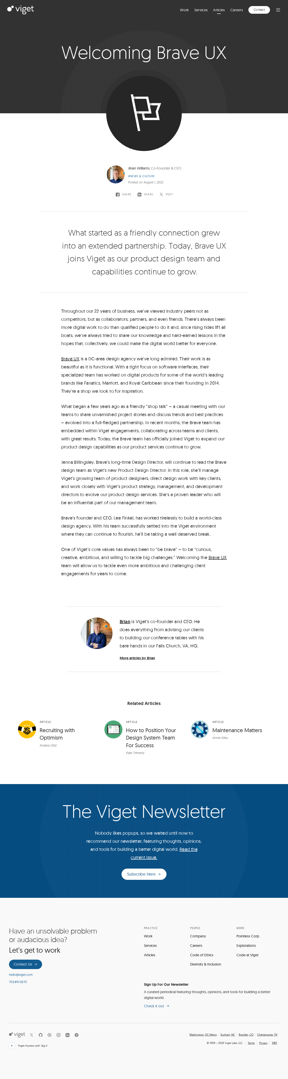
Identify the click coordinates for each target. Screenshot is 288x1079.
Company (198, 936)
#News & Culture (141, 176)
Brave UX (70, 358)
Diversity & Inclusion (205, 964)
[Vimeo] (76, 1035)
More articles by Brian (137, 658)
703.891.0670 (18, 982)
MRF (274, 1043)
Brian (125, 621)
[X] (31, 1035)
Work (184, 10)
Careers (236, 10)
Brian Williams (138, 168)
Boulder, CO (246, 1034)
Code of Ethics (201, 955)
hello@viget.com (21, 975)
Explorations (246, 945)
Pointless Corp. (248, 936)
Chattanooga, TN (267, 1034)
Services (201, 10)
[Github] (40, 1035)
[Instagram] (58, 1035)
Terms (251, 1043)
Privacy (263, 1043)
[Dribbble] (49, 1035)
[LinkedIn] (67, 1035)
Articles (219, 10)
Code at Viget (247, 955)
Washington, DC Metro (203, 1034)
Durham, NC (227, 1034)
